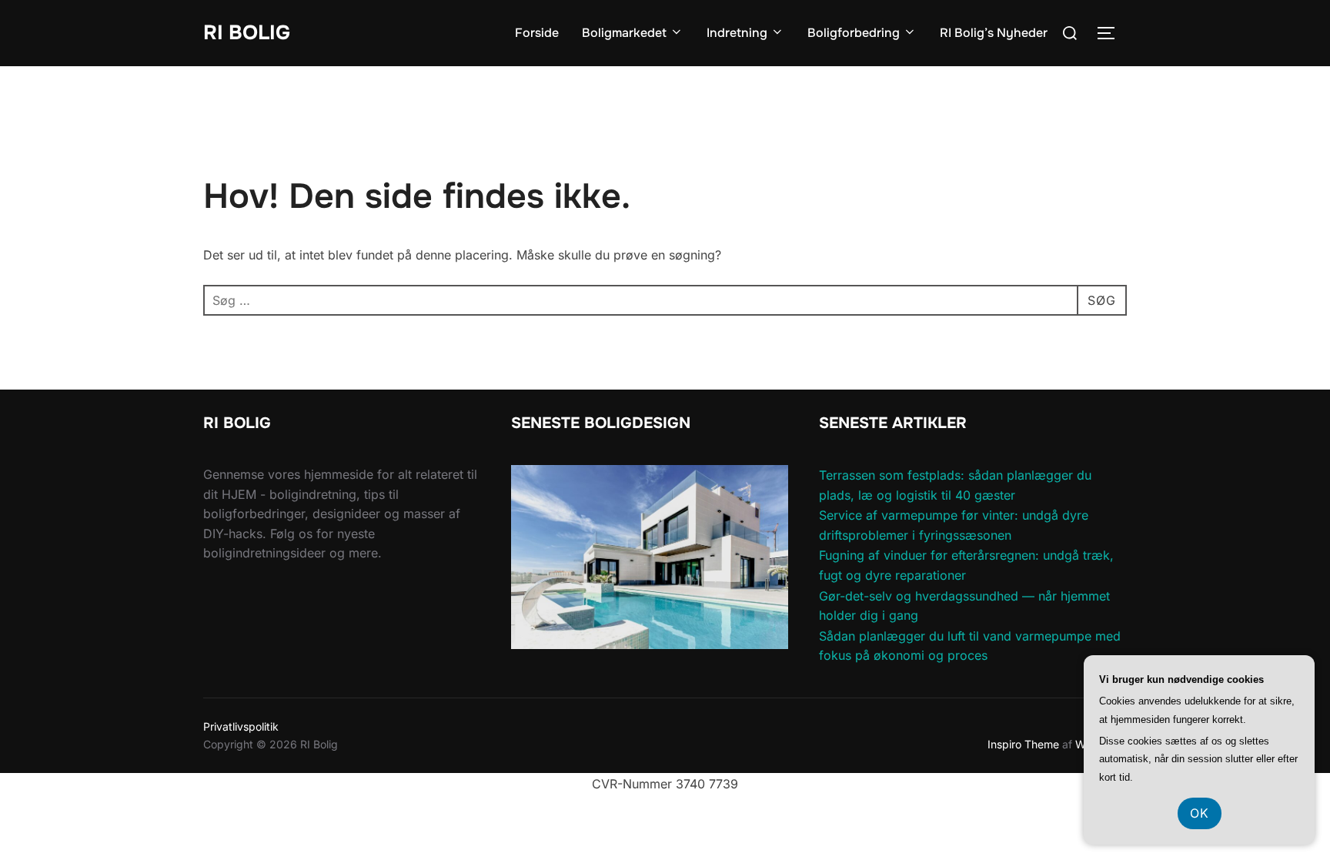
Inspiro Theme (1023, 744)
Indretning (737, 33)
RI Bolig (246, 32)
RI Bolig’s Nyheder (994, 33)
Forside (537, 33)
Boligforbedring (853, 33)
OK (1199, 813)
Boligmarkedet (624, 33)
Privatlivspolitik (241, 726)
